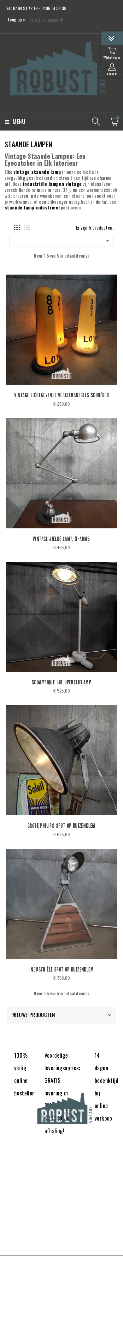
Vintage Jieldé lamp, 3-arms (61, 538)
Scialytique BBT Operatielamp (61, 682)
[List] (26, 227)
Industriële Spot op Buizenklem (61, 969)
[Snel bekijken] (86, 406)
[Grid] (17, 227)
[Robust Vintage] (61, 1108)
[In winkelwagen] (37, 406)
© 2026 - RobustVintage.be (61, 1267)
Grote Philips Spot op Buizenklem (61, 825)
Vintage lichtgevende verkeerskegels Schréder (61, 395)
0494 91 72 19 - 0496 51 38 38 (39, 8)
